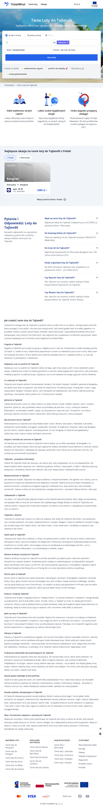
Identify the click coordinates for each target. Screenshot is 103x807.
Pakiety (82, 752)
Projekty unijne (85, 763)
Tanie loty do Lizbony (39, 767)
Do (54, 42)
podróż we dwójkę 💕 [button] (58, 68)
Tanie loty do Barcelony (35, 752)
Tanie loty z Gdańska (63, 751)
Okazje (44, 4)
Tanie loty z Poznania (63, 755)
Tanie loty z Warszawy (59, 746)
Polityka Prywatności (88, 756)
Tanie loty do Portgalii (11, 752)
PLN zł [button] (77, 4)
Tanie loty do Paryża (39, 757)
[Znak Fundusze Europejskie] (51, 784)
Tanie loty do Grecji (14, 761)
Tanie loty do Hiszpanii (11, 746)
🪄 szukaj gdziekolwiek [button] (16, 74)
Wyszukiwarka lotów (88, 745)
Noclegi (82, 748)
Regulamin (83, 760)
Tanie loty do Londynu (35, 762)
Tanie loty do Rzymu (39, 747)
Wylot (9, 50)
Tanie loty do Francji (14, 757)
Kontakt (82, 767)
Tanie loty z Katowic (63, 762)
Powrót (56, 50)
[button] (100, 728)
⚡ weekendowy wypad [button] (32, 68)
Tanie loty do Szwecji (14, 769)
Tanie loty (33, 4)
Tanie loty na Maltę (14, 765)
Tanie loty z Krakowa (63, 759)
